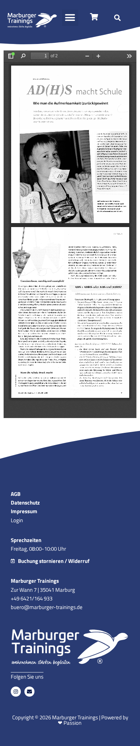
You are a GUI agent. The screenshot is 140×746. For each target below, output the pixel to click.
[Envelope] (29, 692)
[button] (70, 18)
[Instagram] (16, 692)
